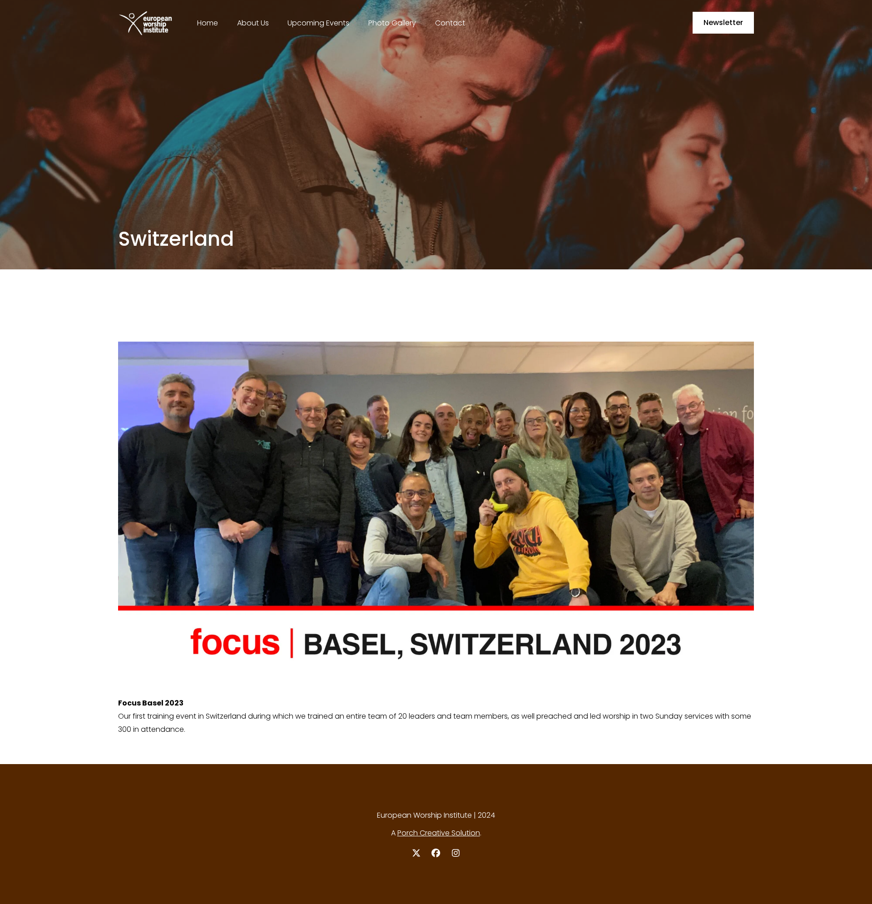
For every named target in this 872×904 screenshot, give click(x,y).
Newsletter (723, 22)
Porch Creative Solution (438, 833)
